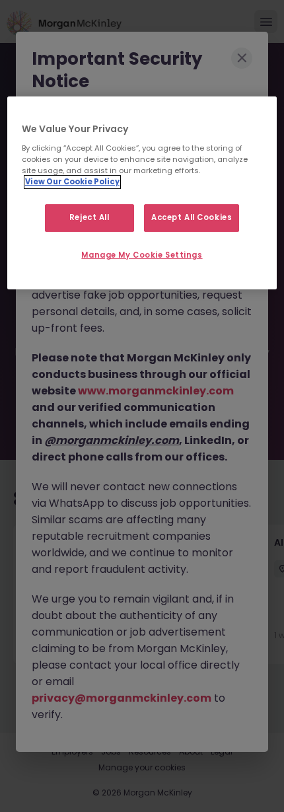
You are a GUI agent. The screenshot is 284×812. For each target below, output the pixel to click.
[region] (142, 192)
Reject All (89, 217)
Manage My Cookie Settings (141, 255)
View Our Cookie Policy (72, 181)
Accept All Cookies (191, 217)
